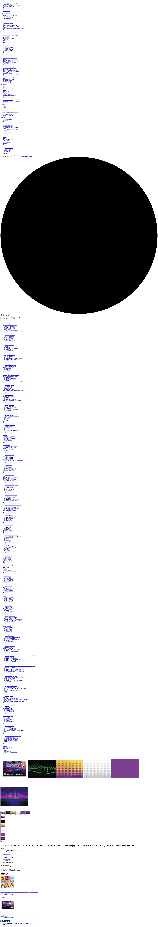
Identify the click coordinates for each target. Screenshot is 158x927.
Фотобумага (7, 357)
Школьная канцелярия (7, 52)
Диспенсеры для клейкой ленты (12, 499)
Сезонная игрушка (7, 96)
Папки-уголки (8, 527)
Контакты (5, 153)
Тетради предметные (9, 385)
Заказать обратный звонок (26, 156)
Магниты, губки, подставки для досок (13, 536)
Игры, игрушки (6, 7)
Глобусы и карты (6, 36)
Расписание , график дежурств (11, 399)
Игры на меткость (9, 578)
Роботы (7, 575)
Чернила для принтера (7, 81)
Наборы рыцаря (8, 582)
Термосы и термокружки (8, 132)
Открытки (7, 703)
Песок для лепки (8, 629)
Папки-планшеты (6, 75)
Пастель (7, 640)
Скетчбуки (7, 329)
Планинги (7, 369)
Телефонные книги (9, 344)
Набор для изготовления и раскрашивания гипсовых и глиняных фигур (20, 654)
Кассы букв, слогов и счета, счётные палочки (15, 423)
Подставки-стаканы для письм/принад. (13, 505)
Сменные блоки (8, 388)
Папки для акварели (9, 332)
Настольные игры (6, 87)
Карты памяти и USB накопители (12, 674)
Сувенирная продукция (8, 126)
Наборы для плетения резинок (11, 651)
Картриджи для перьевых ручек (12, 416)
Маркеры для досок (9, 439)
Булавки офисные (9, 486)
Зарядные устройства (9, 679)
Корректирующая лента (10, 491)
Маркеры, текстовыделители (9, 41)
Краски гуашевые (9, 599)
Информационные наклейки (11, 393)
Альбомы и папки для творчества (10, 15)
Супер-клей (7, 543)
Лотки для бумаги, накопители (11, 508)
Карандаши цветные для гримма (12, 639)
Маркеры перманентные (10, 438)
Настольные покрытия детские (11, 468)
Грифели (7, 432)
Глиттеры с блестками (10, 616)
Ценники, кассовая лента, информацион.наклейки (13, 28)
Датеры (7, 548)
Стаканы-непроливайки (10, 609)
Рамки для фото (8, 700)
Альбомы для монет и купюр (11, 698)
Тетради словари (8, 387)
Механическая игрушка (10, 591)
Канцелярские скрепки (10, 481)
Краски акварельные (9, 598)
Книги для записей (9, 339)
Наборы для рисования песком (11, 658)
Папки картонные (9, 515)
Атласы (7, 418)
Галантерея (5, 120)
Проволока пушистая (9, 623)
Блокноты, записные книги (9, 17)
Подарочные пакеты (9, 710)
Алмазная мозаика (9, 662)
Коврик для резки (9, 560)
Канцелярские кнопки (10, 480)
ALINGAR (7, 146)
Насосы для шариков (9, 726)
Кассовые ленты (8, 392)
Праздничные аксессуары (10, 729)
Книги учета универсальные (11, 372)
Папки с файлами (9, 520)
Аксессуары (5, 9)
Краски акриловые (9, 597)
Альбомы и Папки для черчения (12, 359)
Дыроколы (5, 59)
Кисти (4, 107)
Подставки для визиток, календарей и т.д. (14, 503)
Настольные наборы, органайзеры (12, 506)
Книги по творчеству (9, 588)
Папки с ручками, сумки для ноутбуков (11, 74)
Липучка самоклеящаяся (10, 501)
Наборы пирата (8, 583)
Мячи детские (8, 577)
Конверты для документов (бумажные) (11, 25)
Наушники (7, 683)
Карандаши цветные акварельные (12, 637)
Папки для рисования (10, 328)
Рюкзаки (7, 451)
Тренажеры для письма (10, 411)
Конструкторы (6, 91)
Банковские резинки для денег (11, 485)
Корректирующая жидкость (11, 492)
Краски (4, 106)
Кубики (4, 86)
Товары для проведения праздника (10, 127)
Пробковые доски (9, 537)
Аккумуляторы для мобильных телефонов (14, 677)
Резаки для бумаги (7, 82)
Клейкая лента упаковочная (11, 495)
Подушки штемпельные (10, 551)
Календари (7, 370)
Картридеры (8, 681)
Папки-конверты (9, 525)
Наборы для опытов (9, 656)
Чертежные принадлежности (9, 51)
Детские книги (8, 589)
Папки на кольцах (9, 519)
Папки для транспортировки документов (11, 71)
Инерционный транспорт (10, 571)
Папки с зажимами (9, 518)
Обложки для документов (10, 692)
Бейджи (7, 538)
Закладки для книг (9, 466)
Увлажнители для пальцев (10, 487)
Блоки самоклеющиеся (10, 351)
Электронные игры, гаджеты (9, 88)
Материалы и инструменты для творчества (12, 109)
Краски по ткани (9, 602)
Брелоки (7, 720)
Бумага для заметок (7, 18)
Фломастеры (5, 113)
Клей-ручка (7, 545)
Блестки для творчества (10, 621)
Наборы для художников (10, 612)
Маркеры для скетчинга (8, 114)
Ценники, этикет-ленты (10, 391)
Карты (6, 419)
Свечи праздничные (9, 727)
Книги (4, 98)
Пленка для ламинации (8, 80)
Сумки (6, 691)
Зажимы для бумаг (9, 482)
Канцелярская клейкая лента (11, 496)
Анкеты (7, 346)
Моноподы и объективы (10, 682)
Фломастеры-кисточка (10, 646)
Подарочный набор (9, 721)
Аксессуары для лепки (10, 633)
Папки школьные (6, 45)
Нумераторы (8, 550)
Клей (4, 78)
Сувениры (7, 717)
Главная (4, 750)
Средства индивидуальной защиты (12, 740)
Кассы (6, 552)
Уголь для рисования (9, 641)
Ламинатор (7, 557)
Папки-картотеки (9, 521)
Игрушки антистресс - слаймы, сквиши (11, 101)
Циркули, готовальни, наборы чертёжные (14, 460)
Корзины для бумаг (7, 69)
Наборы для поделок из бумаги (12, 652)
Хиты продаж (6, 140)
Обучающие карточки (10, 425)
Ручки (4, 33)
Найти (16, 3)
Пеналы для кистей (9, 605)
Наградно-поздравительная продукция (11, 26)
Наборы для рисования (10, 664)
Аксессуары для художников (9, 108)
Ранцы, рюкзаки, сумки (8, 47)
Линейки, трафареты (9, 461)
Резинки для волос (9, 696)
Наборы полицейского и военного (12, 585)
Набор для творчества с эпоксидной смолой (14, 671)
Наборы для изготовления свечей (12, 653)
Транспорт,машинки (7, 94)
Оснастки (7, 549)
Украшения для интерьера (10, 728)
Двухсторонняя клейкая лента (11, 498)
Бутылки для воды (7, 131)
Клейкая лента (6, 65)
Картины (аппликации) (10, 667)
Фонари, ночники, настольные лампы (11, 129)
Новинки (5, 138)
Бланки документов (9, 336)
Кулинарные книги (9, 345)
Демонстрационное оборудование (10, 77)
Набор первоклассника (8, 42)
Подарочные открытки (8, 124)
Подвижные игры (9, 579)
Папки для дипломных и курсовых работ (14, 381)
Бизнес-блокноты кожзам (10, 341)
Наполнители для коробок (10, 714)
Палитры (7, 610)
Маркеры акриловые (9, 441)
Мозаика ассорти (9, 663)
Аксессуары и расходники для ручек (10, 35)
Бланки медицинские (9, 337)
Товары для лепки (7, 110)
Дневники (7, 397)
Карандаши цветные (9, 636)
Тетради (4, 27)
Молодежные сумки (9, 452)
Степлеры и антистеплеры (11, 473)
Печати (7, 553)
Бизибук (4, 102)
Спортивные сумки (9, 455)
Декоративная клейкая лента (11, 617)
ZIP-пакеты (7, 528)
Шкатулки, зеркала (9, 719)
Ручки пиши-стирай (9, 406)
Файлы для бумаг (6, 72)
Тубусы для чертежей (9, 462)
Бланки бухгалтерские (10, 335)
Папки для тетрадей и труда (11, 446)
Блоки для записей (9, 350)
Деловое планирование (8, 23)
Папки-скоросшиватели (10, 517)
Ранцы (6, 450)
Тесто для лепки (8, 630)
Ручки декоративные (9, 405)
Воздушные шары (9, 724)
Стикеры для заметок (9, 353)
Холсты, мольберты (9, 611)
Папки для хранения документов (10, 70)
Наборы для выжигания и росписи (12, 650)
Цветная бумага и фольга (10, 365)
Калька (6, 360)
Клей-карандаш (8, 540)
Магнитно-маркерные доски (11, 535)
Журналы (7, 398)
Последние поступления (8, 139)
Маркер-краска (8, 440)
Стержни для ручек (9, 413)
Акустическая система (10, 678)
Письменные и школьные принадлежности (12, 5)
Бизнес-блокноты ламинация (11, 348)
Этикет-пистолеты (9, 395)
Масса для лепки (8, 631)
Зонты (6, 694)
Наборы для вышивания (10, 661)
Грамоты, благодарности (10, 378)
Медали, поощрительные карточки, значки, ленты (13, 122)
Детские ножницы (9, 465)
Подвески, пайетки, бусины (11, 618)
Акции (4, 137)
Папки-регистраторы (9, 516)
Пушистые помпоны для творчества (13, 620)
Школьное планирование (8, 29)
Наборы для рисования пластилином (13, 659)
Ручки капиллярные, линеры (11, 409)
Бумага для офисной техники (9, 19)
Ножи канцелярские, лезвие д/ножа (10, 60)
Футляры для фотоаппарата (11, 686)
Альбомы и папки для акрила (11, 330)
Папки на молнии (9, 526)
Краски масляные (9, 600)
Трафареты (7, 427)
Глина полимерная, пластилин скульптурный (15, 632)
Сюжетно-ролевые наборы (8, 97)
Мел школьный (8, 467)
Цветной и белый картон (10, 366)
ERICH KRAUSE (9, 148)
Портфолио (7, 380)
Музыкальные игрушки (8, 100)
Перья (6, 622)
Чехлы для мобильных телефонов (12, 687)
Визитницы (7, 693)
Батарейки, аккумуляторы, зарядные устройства (15, 688)
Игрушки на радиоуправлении (9, 95)
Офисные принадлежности (8, 6)
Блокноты (7, 342)
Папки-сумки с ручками (10, 447)
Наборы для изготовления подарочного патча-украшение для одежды (20, 666)
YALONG (7, 151)
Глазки (6, 625)
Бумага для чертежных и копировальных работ (13, 20)
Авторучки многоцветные (11, 407)
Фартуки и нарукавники (8, 50)
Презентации (6, 144)
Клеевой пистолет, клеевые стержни (13, 736)
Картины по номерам (9, 657)
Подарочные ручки (9, 408)
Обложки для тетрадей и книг (9, 43)
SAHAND (7, 150)
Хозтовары (5, 130)
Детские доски (6, 37)
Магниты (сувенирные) (10, 722)
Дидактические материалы (8, 38)
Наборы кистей (8, 607)
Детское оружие (8, 586)
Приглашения (8, 707)
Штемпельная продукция (8, 79)
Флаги (4, 128)
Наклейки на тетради (9, 389)
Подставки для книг (9, 469)
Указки (4, 57)
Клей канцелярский (9, 542)
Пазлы (4, 90)
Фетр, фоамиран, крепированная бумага (13, 619)
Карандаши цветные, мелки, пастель (10, 112)
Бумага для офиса (9, 356)
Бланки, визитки (6, 16)
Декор (6, 668)
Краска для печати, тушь (10, 547)
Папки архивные (9, 513)
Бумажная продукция (7, 4)
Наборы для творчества (8, 115)
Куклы (4, 92)
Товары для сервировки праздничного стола (14, 730)
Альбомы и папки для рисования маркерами (14, 331)
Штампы (7, 555)
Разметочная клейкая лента (11, 500)
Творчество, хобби (7, 8)
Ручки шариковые (9, 402)
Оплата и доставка (7, 142)
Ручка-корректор (8, 490)
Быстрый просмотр (4, 889)
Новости (5, 143)
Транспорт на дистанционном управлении (14, 573)
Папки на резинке (9, 523)
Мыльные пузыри (9, 580)
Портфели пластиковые (8, 73)
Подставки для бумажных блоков (12, 507)
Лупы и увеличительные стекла (12, 483)
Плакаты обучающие (9, 426)
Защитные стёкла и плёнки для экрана (13, 680)
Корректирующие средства (8, 64)
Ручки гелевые (8, 403)
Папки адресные (8, 377)
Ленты (6, 712)
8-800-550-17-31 (15, 156)
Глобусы (7, 420)
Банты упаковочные (9, 713)
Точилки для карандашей (8, 49)
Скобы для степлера (9, 475)
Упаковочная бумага (9, 709)
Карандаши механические (10, 431)
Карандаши (5, 39)
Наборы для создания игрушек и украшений (14, 669)
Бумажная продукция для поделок (10, 21)
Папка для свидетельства (10, 379)
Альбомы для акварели (10, 327)
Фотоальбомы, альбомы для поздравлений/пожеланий (16, 699)
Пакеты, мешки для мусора (11, 739)
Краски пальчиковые (9, 601)
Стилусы (7, 684)
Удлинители (8, 734)
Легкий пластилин (9, 628)
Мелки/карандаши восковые (11, 638)
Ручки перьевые (8, 410)
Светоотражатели (6, 48)
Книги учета (5, 24)
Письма (7, 706)
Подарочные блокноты (10, 340)
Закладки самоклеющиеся (10, 352)
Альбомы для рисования (10, 326)
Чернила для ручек (9, 415)
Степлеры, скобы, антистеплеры (10, 58)
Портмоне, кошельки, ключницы (12, 690)
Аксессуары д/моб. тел (7, 119)
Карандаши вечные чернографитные (13, 433)
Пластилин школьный (10, 627)
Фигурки (5, 93)
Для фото (5, 121)
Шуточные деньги (9, 718)
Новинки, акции (6, 11)
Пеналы (4, 46)
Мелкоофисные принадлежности (10, 62)
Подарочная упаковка (7, 125)
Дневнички (7, 347)
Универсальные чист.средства (11, 738)
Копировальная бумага (10, 362)
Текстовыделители (9, 437)
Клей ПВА (7, 541)
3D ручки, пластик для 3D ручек (12, 649)
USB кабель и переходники (11, 676)
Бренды (4, 145)
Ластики (5, 40)
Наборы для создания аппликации (12, 670)
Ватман (7, 361)
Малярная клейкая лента (10, 497)
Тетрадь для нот (8, 386)
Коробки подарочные (9, 711)
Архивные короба (9, 509)
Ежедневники (8, 368)
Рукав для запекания (9, 737)
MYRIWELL (8, 149)
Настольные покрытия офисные (9, 68)
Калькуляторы (6, 63)
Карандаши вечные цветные (11, 642)
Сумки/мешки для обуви (10, 453)
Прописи (7, 428)
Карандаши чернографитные (11, 430)
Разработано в (5, 925)
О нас (4, 152)
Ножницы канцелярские (8, 61)
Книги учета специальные (11, 373)
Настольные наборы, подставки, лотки (11, 67)
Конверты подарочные (10, 704)
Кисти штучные (8, 606)
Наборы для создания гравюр (11, 660)
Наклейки (7, 615)
